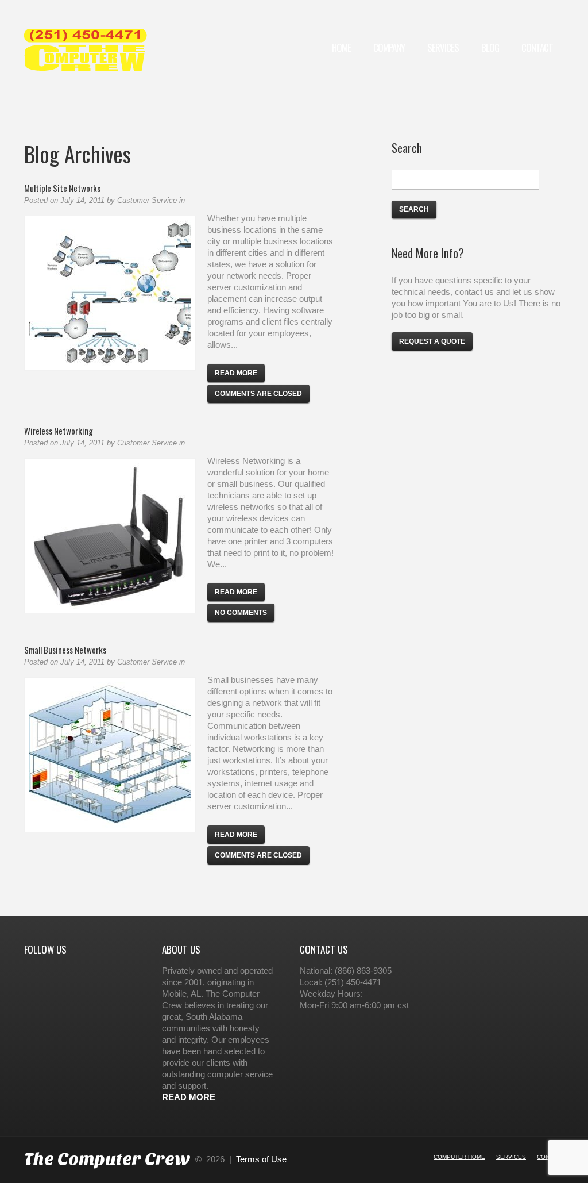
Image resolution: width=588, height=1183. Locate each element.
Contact (537, 47)
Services (443, 47)
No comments (241, 613)
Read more (236, 373)
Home (341, 47)
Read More (188, 1097)
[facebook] (25, 974)
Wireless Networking (58, 430)
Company (389, 47)
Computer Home (459, 1157)
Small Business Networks (65, 649)
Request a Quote (432, 341)
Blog (490, 47)
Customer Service (147, 200)
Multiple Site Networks (62, 188)
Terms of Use (261, 1159)
